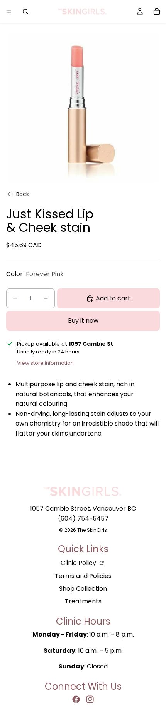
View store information (45, 363)
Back (22, 194)
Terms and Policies (83, 575)
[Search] (25, 11)
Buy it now (83, 320)
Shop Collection (83, 588)
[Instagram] (90, 699)
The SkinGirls (92, 530)
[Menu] (9, 11)
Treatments (83, 601)
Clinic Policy (79, 562)
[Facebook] (76, 699)
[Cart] (156, 11)
